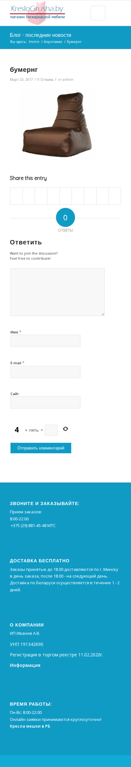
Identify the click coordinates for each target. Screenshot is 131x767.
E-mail (17, 363)
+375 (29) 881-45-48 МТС (33, 525)
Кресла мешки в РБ (30, 726)
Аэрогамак (53, 41)
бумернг (24, 69)
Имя (15, 332)
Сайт (14, 393)
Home (34, 41)
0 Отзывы (45, 79)
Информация (25, 665)
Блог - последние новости (40, 35)
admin (68, 79)
